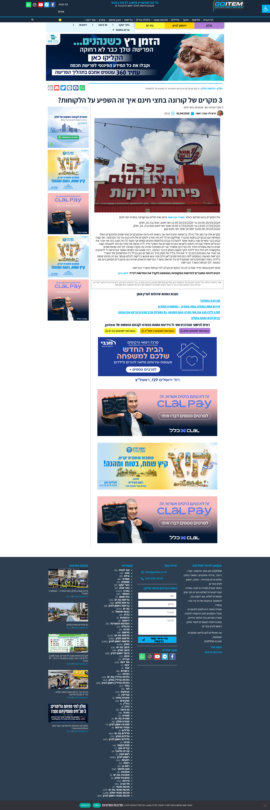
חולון (209, 25)
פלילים (175, 20)
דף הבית (63, 4)
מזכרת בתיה (123, 697)
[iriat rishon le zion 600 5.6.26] (68, 190)
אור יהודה (124, 570)
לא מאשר (85, 805)
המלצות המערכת (120, 623)
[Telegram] (46, 4)
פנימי (126, 742)
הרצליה (125, 626)
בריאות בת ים (122, 599)
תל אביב (125, 783)
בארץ (102, 20)
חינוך (186, 20)
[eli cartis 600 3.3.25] (68, 233)
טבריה (126, 659)
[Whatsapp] (28, 4)
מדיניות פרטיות (213, 652)
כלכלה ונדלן (143, 20)
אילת (127, 576)
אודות (61, 11)
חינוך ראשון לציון (120, 653)
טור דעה (90, 20)
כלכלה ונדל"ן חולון (119, 680)
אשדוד (126, 579)
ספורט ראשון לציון (119, 724)
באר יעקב (124, 25)
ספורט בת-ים (122, 718)
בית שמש (124, 596)
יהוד (127, 668)
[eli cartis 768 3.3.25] (157, 435)
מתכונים (125, 700)
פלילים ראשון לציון (119, 739)
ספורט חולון (123, 721)
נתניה (126, 712)
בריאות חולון (122, 602)
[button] (266, 9)
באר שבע (124, 588)
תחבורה (125, 772)
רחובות (83, 25)
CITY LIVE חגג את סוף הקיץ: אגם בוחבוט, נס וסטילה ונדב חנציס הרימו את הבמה (169, 312)
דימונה (126, 620)
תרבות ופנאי (160, 20)
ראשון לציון (179, 25)
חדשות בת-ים (122, 635)
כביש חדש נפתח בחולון (205, 318)
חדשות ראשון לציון (119, 641)
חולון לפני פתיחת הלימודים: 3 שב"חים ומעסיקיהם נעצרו (70, 727)
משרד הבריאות (176, 217)
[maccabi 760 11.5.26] (157, 383)
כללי (127, 686)
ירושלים (125, 671)
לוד (128, 688)
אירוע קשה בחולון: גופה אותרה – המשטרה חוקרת (189, 306)
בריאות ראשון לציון (119, 605)
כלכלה (126, 674)
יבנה (127, 665)
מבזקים (125, 691)
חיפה (127, 656)
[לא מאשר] (265, 805)
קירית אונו (124, 748)
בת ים (150, 25)
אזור (127, 573)
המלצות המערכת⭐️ (70, 20)
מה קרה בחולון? (210, 301)
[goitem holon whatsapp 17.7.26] (68, 147)
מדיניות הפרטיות (112, 805)
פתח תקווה (123, 745)
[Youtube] (40, 4)
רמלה (126, 763)
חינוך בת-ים (123, 647)
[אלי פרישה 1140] (135, 80)
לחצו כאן (123, 273)
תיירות (126, 781)
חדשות (196, 20)
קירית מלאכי (122, 751)
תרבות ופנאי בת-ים (119, 789)
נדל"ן (126, 703)
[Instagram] (34, 4)
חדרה (126, 629)
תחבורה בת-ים (121, 775)
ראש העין (124, 754)
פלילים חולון (123, 736)
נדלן (127, 706)
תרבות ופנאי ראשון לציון (116, 795)
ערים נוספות (123, 30)
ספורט (126, 715)
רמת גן (126, 766)
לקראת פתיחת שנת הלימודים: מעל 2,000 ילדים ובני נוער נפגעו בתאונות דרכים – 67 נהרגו (68, 658)
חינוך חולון (124, 650)
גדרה (127, 614)
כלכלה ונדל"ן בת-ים (118, 677)
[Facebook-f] (52, 4)
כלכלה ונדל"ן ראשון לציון (116, 683)
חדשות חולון (208, 88)
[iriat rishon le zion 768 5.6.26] (157, 488)
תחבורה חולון (122, 778)
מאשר (96, 805)
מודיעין (125, 694)
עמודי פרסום (122, 727)
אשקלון (125, 582)
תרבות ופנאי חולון (120, 792)
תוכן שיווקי (115, 20)
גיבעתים (125, 617)
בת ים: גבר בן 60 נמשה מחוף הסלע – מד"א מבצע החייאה (71, 693)
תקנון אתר (216, 647)
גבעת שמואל (122, 611)
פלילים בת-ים (122, 733)
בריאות (128, 20)
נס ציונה (102, 25)
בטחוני (126, 594)
